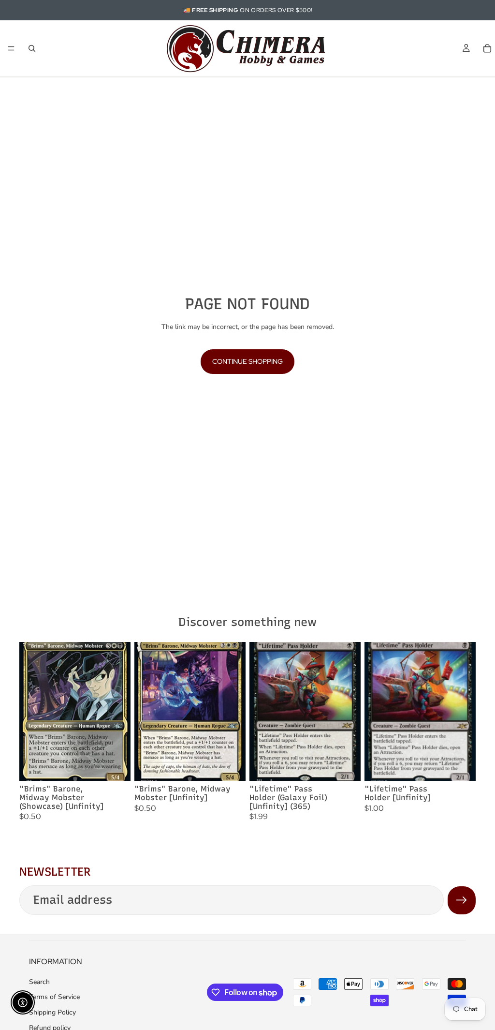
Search (39, 981)
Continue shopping (247, 361)
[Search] (32, 48)
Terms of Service (54, 996)
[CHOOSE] (115, 766)
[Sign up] (462, 900)
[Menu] (11, 48)
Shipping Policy (52, 1012)
